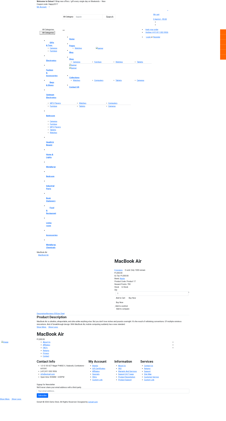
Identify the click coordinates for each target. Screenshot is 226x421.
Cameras (53, 48)
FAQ (120, 368)
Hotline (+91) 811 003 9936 (156, 32)
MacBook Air (43, 255)
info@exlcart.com (47, 374)
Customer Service (151, 377)
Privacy (46, 353)
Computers (98, 80)
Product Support (125, 380)
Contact (46, 356)
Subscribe (42, 395)
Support (147, 371)
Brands (95, 366)
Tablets (53, 130)
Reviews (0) (51, 313)
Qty (115, 290)
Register (156, 37)
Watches (53, 133)
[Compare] (157, 22)
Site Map (147, 374)
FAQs (94, 377)
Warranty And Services (127, 371)
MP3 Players (55, 103)
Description (41, 313)
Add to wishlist (121, 306)
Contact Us (148, 366)
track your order (151, 29)
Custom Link (97, 380)
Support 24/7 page (126, 374)
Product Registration (126, 377)
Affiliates (46, 345)
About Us (46, 342)
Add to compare (122, 309)
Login (148, 37)
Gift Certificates (98, 368)
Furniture (53, 51)
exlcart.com (93, 402)
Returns (46, 350)
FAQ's (45, 348)
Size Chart (60, 313)
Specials (95, 374)
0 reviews (118, 270)
